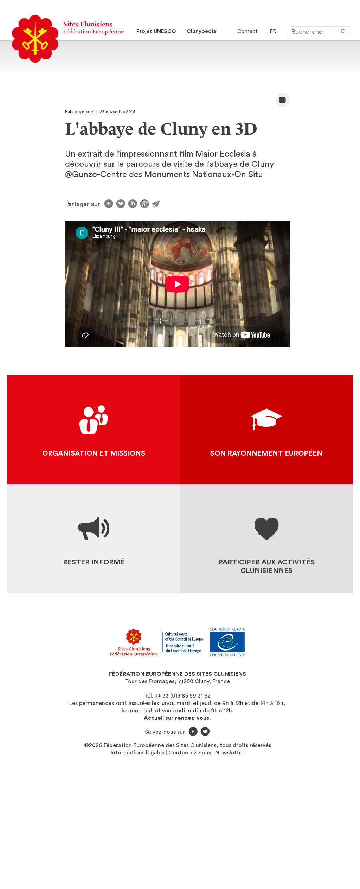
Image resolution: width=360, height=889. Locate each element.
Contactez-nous (189, 753)
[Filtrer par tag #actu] (283, 100)
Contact (247, 31)
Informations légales (137, 753)
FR (273, 31)
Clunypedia (201, 31)
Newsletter (229, 753)
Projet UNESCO (156, 31)
